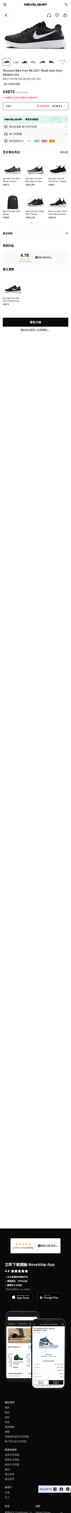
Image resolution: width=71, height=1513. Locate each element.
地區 (38, 1506)
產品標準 (9, 1474)
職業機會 (9, 1426)
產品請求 (9, 1479)
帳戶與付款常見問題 (16, 1441)
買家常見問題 (12, 1454)
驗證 (7, 1412)
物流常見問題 (12, 1464)
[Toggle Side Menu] (5, 4)
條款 (7, 1417)
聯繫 (7, 1431)
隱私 (7, 1422)
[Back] (6, 15)
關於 (7, 1407)
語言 (7, 1506)
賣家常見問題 (12, 1459)
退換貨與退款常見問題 (17, 1436)
